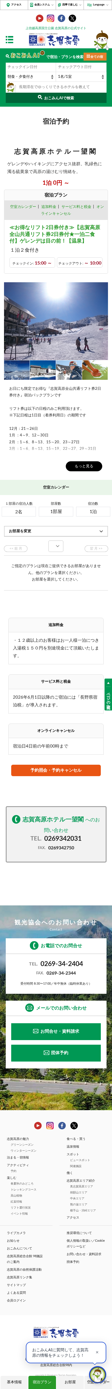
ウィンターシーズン (23, 1150)
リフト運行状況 (21, 1207)
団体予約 (59, 1053)
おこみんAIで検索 (59, 98)
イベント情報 (19, 1213)
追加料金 (49, 207)
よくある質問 (16, 1292)
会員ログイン (16, 1300)
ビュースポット (80, 1160)
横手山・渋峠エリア (83, 1210)
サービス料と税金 (76, 207)
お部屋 (70, 1382)
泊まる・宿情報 (18, 1157)
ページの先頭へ (108, 698)
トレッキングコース (23, 1189)
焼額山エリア (78, 1192)
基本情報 (14, 1382)
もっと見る (84, 466)
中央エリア (77, 1198)
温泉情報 (73, 1146)
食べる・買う (76, 1138)
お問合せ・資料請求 (59, 1031)
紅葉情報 (16, 1201)
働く (70, 1173)
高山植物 (16, 1195)
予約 (13, 1171)
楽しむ (11, 1177)
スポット (73, 1154)
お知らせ (13, 1240)
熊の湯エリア (78, 1204)
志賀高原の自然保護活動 (24, 1269)
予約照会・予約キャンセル (56, 770)
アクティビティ (18, 1165)
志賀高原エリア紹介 (81, 1180)
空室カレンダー (23, 207)
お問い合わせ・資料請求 (84, 1254)
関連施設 (76, 1166)
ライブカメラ (16, 1233)
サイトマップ (16, 1285)
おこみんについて (19, 1248)
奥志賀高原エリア (81, 1186)
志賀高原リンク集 (19, 1277)
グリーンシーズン (22, 1144)
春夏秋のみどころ (22, 1183)
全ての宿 (96, 56)
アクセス (16, 4)
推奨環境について (79, 1233)
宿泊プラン (42, 1382)
